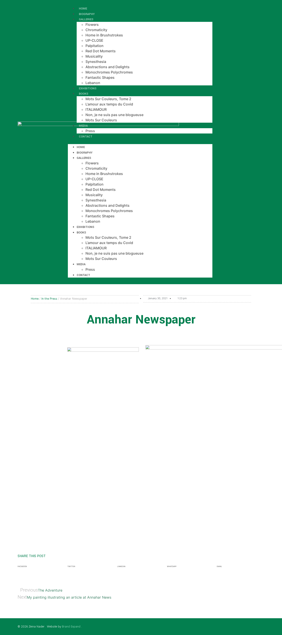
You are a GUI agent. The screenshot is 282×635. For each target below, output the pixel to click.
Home (81, 147)
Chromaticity (96, 30)
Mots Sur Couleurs (101, 120)
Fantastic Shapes (100, 77)
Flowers (92, 24)
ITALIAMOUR (96, 109)
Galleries (86, 19)
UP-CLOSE (94, 40)
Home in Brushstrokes (104, 35)
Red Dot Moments (100, 51)
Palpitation (94, 45)
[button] (140, 141)
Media (83, 126)
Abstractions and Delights (107, 67)
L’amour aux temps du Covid (109, 104)
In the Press (49, 298)
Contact (85, 136)
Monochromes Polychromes (109, 72)
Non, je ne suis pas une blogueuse (114, 115)
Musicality (94, 56)
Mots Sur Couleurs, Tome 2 (108, 99)
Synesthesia (95, 61)
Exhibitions (85, 227)
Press (90, 269)
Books (83, 94)
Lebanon (92, 221)
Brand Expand (71, 626)
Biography (85, 152)
